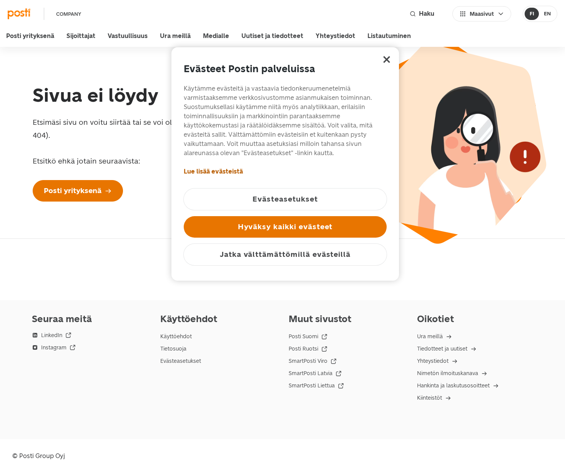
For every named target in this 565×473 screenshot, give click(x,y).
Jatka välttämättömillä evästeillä (285, 254)
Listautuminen (389, 36)
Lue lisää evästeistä (213, 171)
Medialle (216, 36)
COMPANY (68, 14)
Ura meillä (175, 36)
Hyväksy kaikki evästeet (285, 226)
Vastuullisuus (128, 36)
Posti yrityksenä (30, 36)
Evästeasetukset (180, 361)
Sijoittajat (80, 36)
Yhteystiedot (335, 36)
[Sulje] (386, 59)
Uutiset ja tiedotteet (272, 36)
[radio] (532, 14)
